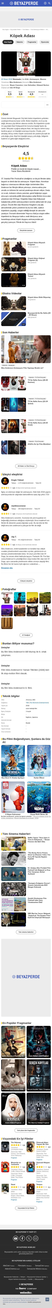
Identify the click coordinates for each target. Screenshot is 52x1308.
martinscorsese (18, 506)
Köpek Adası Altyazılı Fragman (36, 243)
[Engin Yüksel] (5, 481)
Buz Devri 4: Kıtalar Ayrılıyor (13, 778)
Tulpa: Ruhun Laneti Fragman (39, 1056)
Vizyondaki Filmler (15, 29)
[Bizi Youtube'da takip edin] (16, 1238)
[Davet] (5, 1189)
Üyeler (20, 91)
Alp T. (13, 537)
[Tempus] (31, 1189)
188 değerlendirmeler (25, 509)
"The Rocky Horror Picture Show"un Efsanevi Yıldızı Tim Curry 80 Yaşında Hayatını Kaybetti (39, 856)
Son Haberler (10, 332)
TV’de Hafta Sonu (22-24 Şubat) (38, 402)
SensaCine (39, 1266)
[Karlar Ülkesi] (39, 760)
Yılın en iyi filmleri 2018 (40, 816)
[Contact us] (36, 1238)
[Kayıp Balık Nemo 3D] (39, 797)
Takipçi (13, 483)
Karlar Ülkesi (39, 778)
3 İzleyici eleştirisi (26, 581)
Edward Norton (43, 85)
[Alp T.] (5, 538)
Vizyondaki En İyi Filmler (26, 1208)
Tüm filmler (25, 29)
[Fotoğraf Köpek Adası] (7, 598)
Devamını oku (7, 568)
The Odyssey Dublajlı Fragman (38, 1123)
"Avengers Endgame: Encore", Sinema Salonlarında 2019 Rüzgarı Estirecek (39, 885)
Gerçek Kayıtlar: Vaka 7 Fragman (38, 1089)
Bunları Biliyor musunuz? (18, 643)
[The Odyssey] (5, 1147)
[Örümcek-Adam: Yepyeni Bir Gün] (31, 1147)
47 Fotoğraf (26, 635)
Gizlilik (30, 1279)
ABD (33, 700)
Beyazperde (31, 91)
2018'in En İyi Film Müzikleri (39, 444)
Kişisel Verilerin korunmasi (17, 1279)
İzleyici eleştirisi (12, 474)
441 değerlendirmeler (25, 540)
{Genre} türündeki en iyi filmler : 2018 (26, 818)
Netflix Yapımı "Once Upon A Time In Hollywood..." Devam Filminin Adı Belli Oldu (39, 840)
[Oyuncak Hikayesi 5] (31, 1167)
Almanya (29, 700)
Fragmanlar (9, 238)
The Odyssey (16, 1142)
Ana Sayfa (5, 29)
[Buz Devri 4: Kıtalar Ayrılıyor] (13, 760)
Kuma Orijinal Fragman (13, 1123)
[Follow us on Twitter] (29, 1238)
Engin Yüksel (17, 480)
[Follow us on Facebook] (23, 1238)
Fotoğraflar (9, 589)
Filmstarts (22, 1266)
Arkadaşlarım (42, 91)
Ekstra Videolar (12, 293)
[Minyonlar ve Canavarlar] (5, 1167)
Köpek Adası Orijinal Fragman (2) (36, 259)
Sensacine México (34, 1269)
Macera (43, 79)
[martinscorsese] (5, 507)
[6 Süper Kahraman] (13, 797)
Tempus (39, 1184)
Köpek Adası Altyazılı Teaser (36, 275)
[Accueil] (24, 3)
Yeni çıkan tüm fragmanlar (26, 1130)
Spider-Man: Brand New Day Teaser (13, 1056)
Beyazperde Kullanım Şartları (36, 1277)
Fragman (14, 1158)
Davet (13, 1184)
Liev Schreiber (30, 85)
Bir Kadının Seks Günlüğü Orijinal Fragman (13, 1089)
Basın (9, 91)
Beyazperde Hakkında (11, 1277)
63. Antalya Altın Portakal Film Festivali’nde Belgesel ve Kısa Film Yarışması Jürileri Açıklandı (39, 871)
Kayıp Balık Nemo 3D (39, 814)
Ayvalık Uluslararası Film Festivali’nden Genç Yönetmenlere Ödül (37, 900)
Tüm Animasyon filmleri (37, 29)
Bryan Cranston (16, 85)
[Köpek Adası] (26, 63)
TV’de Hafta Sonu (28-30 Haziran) (38, 381)
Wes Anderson (16, 82)
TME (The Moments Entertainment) (37, 703)
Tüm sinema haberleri (26, 932)
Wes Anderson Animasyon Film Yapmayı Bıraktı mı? (22, 368)
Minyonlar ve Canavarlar (16, 1163)
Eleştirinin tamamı (26, 230)
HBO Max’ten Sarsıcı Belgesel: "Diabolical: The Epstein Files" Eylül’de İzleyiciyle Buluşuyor (39, 915)
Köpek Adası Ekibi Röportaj (39, 297)
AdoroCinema (10, 1269)
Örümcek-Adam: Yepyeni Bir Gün (42, 1143)
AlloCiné (6, 1266)
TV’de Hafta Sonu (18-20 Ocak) (38, 424)
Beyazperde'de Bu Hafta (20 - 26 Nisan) (39, 314)
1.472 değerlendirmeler (26, 483)
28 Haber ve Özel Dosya (26, 466)
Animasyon (34, 79)
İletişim (23, 1277)
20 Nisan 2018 (7, 79)
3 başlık (28, 711)
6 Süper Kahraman (13, 814)
